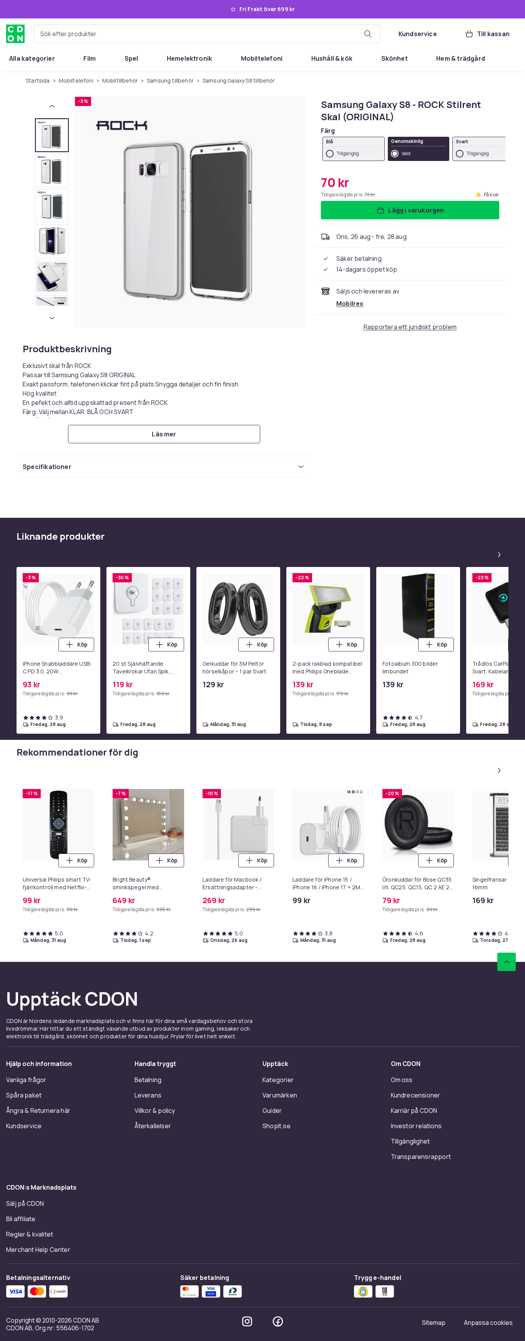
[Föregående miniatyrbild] (52, 106)
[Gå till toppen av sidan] (506, 962)
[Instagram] (247, 1321)
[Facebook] (278, 1321)
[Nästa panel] (499, 554)
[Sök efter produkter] (368, 34)
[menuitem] (32, 58)
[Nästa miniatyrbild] (52, 318)
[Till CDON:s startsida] (15, 34)
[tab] (52, 135)
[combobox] (207, 34)
